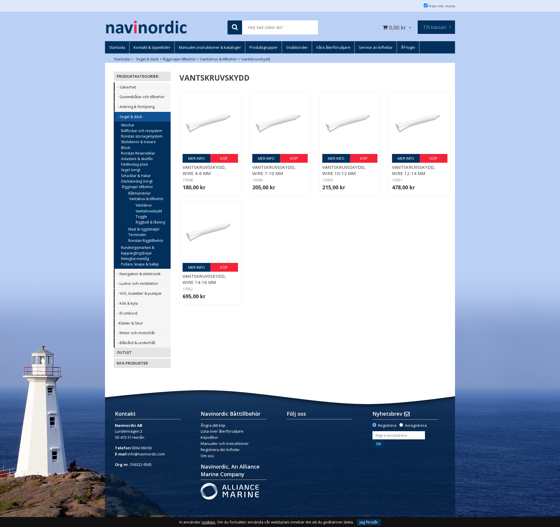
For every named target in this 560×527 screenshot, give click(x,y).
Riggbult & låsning (150, 222)
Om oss (207, 455)
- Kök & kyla (128, 303)
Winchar (127, 125)
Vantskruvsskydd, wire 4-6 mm (204, 170)
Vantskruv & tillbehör (218, 59)
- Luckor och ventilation (138, 283)
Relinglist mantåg (135, 258)
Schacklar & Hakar (136, 175)
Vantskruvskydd (255, 59)
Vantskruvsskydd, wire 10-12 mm (343, 170)
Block (125, 147)
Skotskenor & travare (138, 141)
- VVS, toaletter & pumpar (140, 293)
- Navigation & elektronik (139, 273)
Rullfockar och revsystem (141, 130)
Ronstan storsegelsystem (141, 136)
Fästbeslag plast (134, 164)
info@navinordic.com (146, 454)
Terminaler (137, 234)
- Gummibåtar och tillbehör (141, 96)
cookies (208, 522)
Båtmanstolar (139, 193)
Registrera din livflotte (220, 449)
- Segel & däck (146, 59)
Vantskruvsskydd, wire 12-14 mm (413, 170)
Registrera (387, 425)
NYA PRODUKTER (132, 363)
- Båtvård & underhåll (136, 342)
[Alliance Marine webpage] (230, 490)
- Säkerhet (127, 87)
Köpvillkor (209, 437)
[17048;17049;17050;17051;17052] (210, 123)
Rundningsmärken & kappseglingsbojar (137, 250)
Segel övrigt (130, 169)
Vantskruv (144, 205)
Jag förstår (369, 522)
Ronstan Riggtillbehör (146, 240)
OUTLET (124, 352)
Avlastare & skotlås (137, 158)
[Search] (235, 27)
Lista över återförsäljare (222, 431)
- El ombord (127, 313)
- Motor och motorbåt (136, 332)
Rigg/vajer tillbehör (179, 59)
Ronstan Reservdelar (138, 153)
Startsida (122, 59)
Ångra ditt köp (213, 425)
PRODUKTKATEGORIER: (138, 76)
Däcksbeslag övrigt (137, 181)
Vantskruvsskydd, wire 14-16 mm (204, 279)
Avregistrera (416, 425)
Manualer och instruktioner (225, 443)
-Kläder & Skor (130, 323)
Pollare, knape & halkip (140, 264)
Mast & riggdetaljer (144, 229)
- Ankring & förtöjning (136, 106)
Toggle (141, 216)
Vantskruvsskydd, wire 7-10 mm (273, 170)
